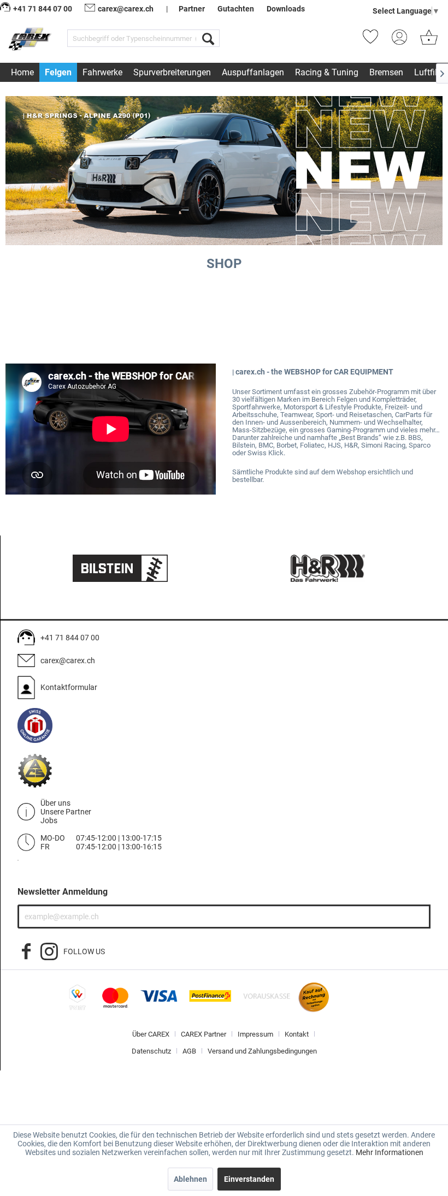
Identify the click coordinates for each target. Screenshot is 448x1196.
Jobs (48, 820)
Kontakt (297, 1034)
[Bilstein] (120, 568)
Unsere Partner (65, 811)
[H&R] (327, 568)
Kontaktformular (68, 687)
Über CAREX (150, 1034)
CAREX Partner (203, 1034)
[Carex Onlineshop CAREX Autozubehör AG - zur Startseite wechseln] (30, 40)
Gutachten (235, 8)
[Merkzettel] (374, 40)
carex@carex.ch (126, 8)
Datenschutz (151, 1051)
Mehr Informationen (389, 1152)
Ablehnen (190, 1179)
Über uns (55, 803)
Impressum (255, 1034)
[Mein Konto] (403, 40)
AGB (189, 1051)
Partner (192, 8)
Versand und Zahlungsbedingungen (262, 1051)
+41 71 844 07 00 (69, 637)
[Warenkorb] (429, 40)
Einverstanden (249, 1179)
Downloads (286, 8)
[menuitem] (143, 38)
